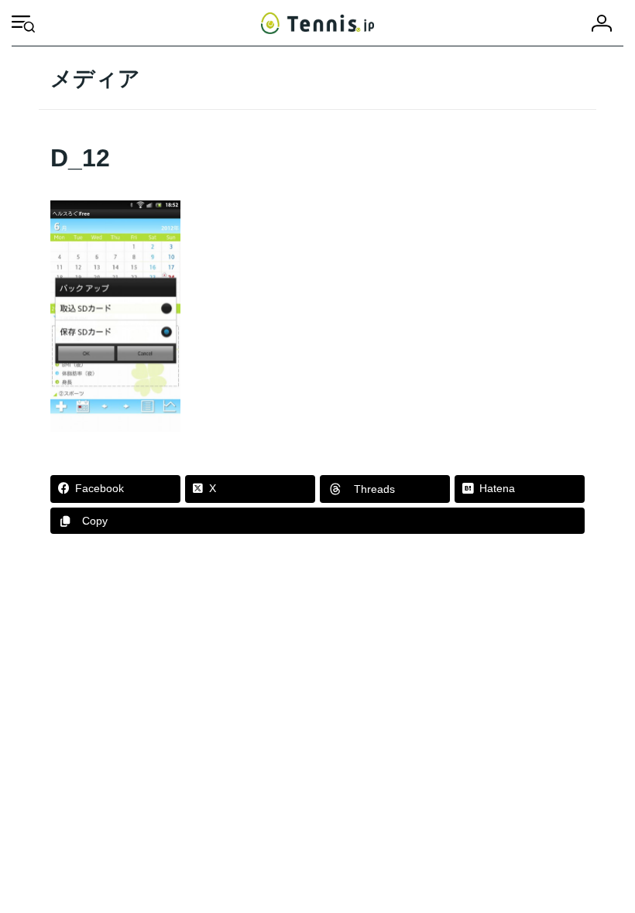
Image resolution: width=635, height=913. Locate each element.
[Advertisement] (317, 681)
